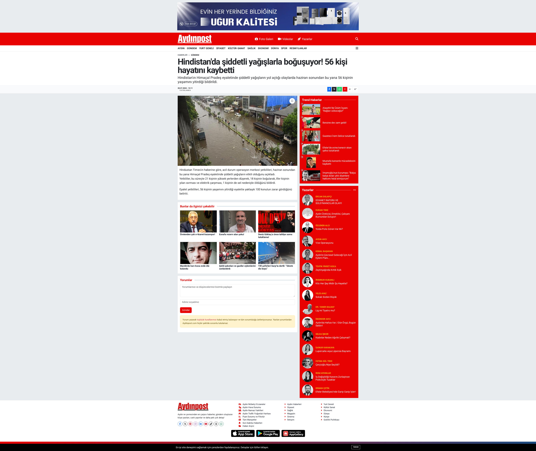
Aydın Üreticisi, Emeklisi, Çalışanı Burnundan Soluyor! (333, 215)
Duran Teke (322, 210)
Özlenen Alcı (323, 225)
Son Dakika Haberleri (252, 423)
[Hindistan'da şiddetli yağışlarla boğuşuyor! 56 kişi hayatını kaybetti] (237, 131)
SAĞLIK (251, 48)
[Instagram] (195, 424)
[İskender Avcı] (307, 322)
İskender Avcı (323, 319)
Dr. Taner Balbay (325, 307)
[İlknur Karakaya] (307, 349)
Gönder (186, 310)
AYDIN (181, 48)
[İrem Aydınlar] (307, 376)
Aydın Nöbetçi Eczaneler (254, 404)
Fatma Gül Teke (324, 361)
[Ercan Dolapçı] (307, 199)
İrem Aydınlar (323, 373)
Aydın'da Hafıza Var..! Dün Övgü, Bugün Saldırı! (336, 324)
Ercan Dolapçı (324, 196)
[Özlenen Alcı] (307, 227)
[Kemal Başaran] (307, 254)
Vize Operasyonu (324, 242)
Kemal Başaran (324, 251)
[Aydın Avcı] (307, 240)
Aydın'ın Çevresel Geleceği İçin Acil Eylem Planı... (334, 256)
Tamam (356, 447)
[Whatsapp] (221, 424)
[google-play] (268, 433)
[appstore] (243, 433)
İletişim (290, 419)
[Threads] (216, 424)
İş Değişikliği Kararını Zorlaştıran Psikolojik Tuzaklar (333, 378)
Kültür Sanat (329, 407)
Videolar (287, 39)
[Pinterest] (190, 424)
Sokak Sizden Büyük (326, 297)
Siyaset (290, 407)
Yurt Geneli (329, 404)
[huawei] (293, 433)
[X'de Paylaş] (334, 89)
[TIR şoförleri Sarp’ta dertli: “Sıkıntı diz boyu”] (276, 252)
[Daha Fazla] (345, 89)
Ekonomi (328, 410)
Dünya (326, 413)
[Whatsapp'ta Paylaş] (339, 89)
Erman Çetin (322, 388)
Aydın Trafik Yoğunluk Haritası (257, 413)
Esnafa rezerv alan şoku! (231, 234)
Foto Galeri (266, 39)
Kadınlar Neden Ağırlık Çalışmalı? (333, 337)
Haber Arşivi (248, 426)
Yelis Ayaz (321, 293)
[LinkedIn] (200, 424)
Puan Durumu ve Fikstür (254, 416)
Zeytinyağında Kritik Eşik (328, 269)
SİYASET (221, 48)
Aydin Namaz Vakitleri (253, 410)
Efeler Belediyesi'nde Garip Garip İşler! (336, 391)
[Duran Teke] (307, 213)
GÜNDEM (192, 48)
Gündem (195, 55)
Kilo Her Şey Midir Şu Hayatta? (331, 283)
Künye (326, 416)
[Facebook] (180, 424)
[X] (185, 424)
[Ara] (356, 39)
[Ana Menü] (357, 48)
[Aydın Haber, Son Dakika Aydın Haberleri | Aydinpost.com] (195, 39)
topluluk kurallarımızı (207, 319)
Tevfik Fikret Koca (326, 266)
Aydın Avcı (321, 239)
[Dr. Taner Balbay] (307, 308)
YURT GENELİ (206, 48)
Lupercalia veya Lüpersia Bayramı (333, 351)
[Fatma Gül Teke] (307, 362)
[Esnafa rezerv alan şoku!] (237, 221)
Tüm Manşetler (250, 419)
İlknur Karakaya (325, 347)
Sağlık (290, 410)
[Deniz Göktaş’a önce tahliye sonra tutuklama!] (276, 221)
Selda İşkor (322, 334)
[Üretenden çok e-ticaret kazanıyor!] (198, 221)
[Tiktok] (211, 424)
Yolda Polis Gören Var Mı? (329, 229)
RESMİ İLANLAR (298, 48)
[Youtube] (206, 424)
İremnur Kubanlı (325, 280)
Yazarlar (307, 39)
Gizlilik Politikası (331, 419)
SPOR (284, 48)
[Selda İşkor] (307, 335)
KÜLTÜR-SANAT (236, 48)
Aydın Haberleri (294, 404)
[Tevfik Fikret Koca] (307, 268)
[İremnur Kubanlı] (307, 281)
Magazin (291, 413)
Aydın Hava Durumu (252, 407)
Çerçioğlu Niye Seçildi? (327, 364)
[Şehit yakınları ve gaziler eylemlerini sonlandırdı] (237, 252)
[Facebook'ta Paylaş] (329, 89)
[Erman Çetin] (307, 389)
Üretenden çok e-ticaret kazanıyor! (197, 234)
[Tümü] (354, 190)
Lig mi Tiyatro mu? (325, 310)
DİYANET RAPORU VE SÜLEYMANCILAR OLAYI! (329, 202)
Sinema (290, 416)
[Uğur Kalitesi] (268, 16)
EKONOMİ (263, 48)
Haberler (182, 55)
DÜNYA (275, 48)
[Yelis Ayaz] (307, 295)
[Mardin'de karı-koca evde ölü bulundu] (198, 252)
